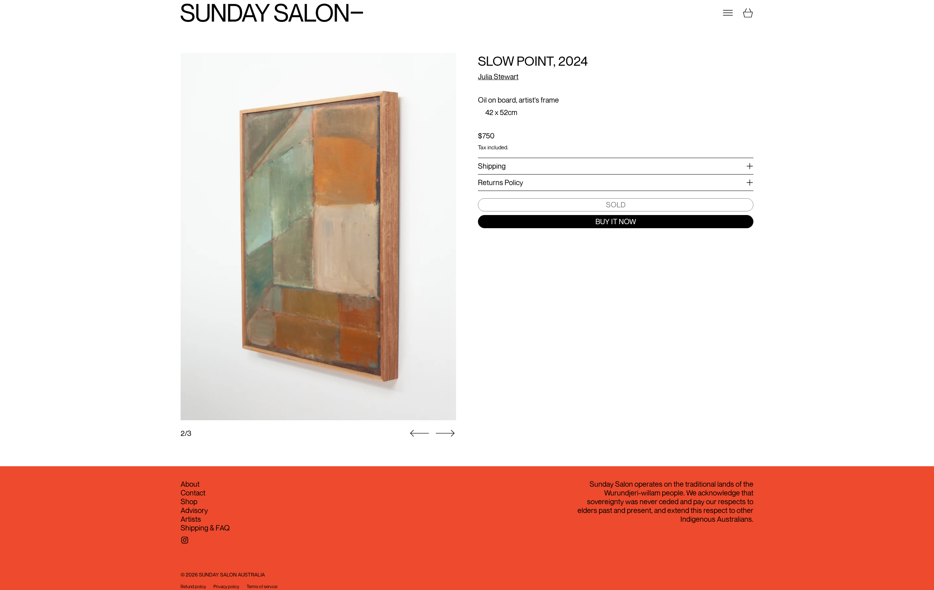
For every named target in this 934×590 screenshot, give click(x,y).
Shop (189, 501)
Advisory (194, 510)
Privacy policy (226, 586)
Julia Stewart (498, 76)
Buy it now (615, 221)
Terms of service (262, 586)
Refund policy (193, 586)
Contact (193, 492)
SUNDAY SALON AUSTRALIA (232, 574)
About (190, 484)
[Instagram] (185, 540)
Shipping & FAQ (205, 527)
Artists (191, 519)
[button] (318, 237)
